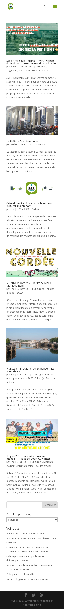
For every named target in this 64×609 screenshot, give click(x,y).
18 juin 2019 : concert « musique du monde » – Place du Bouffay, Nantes (28, 457)
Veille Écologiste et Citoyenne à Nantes (27, 579)
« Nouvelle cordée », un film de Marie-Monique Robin (29, 284)
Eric (12, 209)
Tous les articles (40, 70)
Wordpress (31, 600)
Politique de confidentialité (20, 574)
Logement (11, 70)
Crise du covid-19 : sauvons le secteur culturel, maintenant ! (29, 204)
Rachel (14, 66)
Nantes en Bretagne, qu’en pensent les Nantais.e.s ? (30, 370)
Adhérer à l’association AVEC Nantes (25, 533)
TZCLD (19, 292)
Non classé (25, 70)
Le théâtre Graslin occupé (22, 141)
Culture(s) (41, 66)
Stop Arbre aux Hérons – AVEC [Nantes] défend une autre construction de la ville (31, 62)
